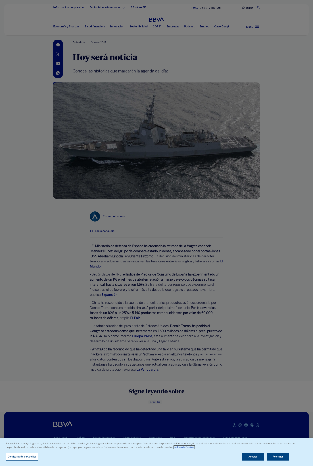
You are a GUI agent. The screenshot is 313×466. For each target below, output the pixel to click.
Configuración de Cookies (22, 456)
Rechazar (278, 456)
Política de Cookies (184, 447)
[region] (156, 452)
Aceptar (253, 456)
